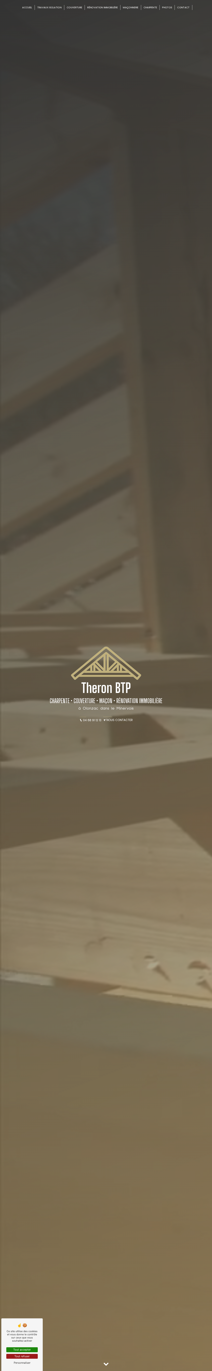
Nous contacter (119, 720)
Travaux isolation (49, 7)
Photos (167, 7)
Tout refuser (22, 1356)
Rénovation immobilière (102, 7)
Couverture (74, 7)
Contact (183, 7)
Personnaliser (22, 1362)
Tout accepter (22, 1349)
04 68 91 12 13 (92, 720)
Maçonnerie (130, 7)
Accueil (27, 7)
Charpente (150, 7)
